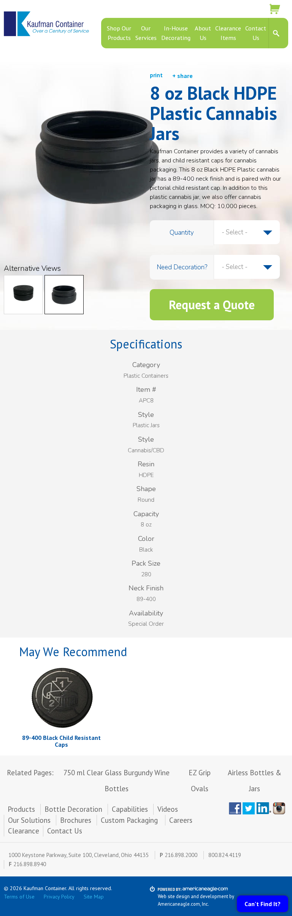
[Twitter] (249, 808)
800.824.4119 (224, 855)
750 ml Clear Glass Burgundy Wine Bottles (116, 780)
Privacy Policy (59, 896)
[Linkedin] (263, 808)
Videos (167, 809)
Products (21, 809)
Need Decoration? (182, 267)
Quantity (182, 232)
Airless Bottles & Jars (254, 780)
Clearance (23, 830)
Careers (180, 820)
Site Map (94, 896)
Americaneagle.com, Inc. (183, 904)
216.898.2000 (181, 855)
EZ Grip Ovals (200, 780)
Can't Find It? (262, 904)
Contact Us (64, 830)
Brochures (75, 820)
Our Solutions (29, 820)
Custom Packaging (130, 820)
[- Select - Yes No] (247, 267)
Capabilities (130, 809)
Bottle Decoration (73, 809)
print (156, 75)
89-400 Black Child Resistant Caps (61, 741)
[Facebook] (235, 808)
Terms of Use (19, 896)
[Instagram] (280, 808)
